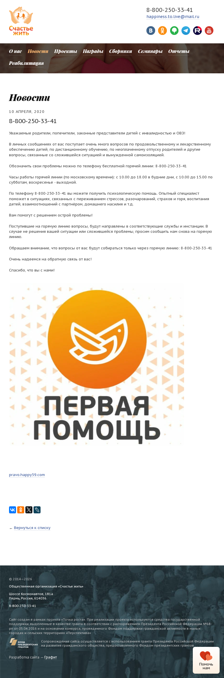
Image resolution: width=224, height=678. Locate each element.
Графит (50, 657)
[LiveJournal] (37, 510)
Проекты (65, 51)
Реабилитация (26, 63)
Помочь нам (206, 666)
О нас (15, 51)
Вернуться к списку (32, 527)
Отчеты (178, 51)
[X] (28, 510)
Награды (93, 51)
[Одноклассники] (20, 510)
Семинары (150, 51)
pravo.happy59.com (27, 474)
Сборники (120, 51)
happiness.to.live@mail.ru (173, 16)
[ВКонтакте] (12, 510)
